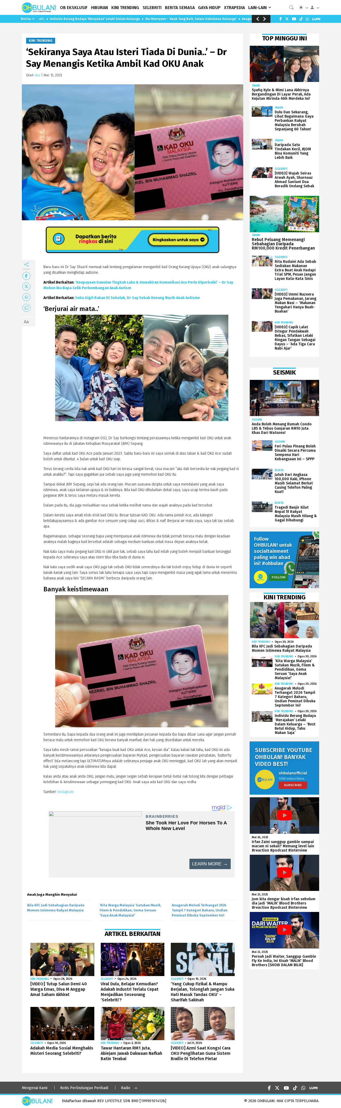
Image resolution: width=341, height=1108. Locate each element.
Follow (279, 577)
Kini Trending (40, 41)
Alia (37, 75)
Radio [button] (125, 1088)
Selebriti (107, 979)
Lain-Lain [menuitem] (257, 7)
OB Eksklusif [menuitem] (74, 7)
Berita (279, 470)
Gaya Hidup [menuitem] (209, 7)
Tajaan (256, 85)
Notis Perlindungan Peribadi (84, 1088)
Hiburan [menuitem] (99, 7)
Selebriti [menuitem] (152, 7)
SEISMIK (257, 419)
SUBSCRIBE (293, 785)
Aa (26, 321)
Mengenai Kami (34, 1088)
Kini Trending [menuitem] (125, 7)
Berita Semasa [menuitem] (180, 7)
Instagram (66, 792)
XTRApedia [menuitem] (234, 7)
